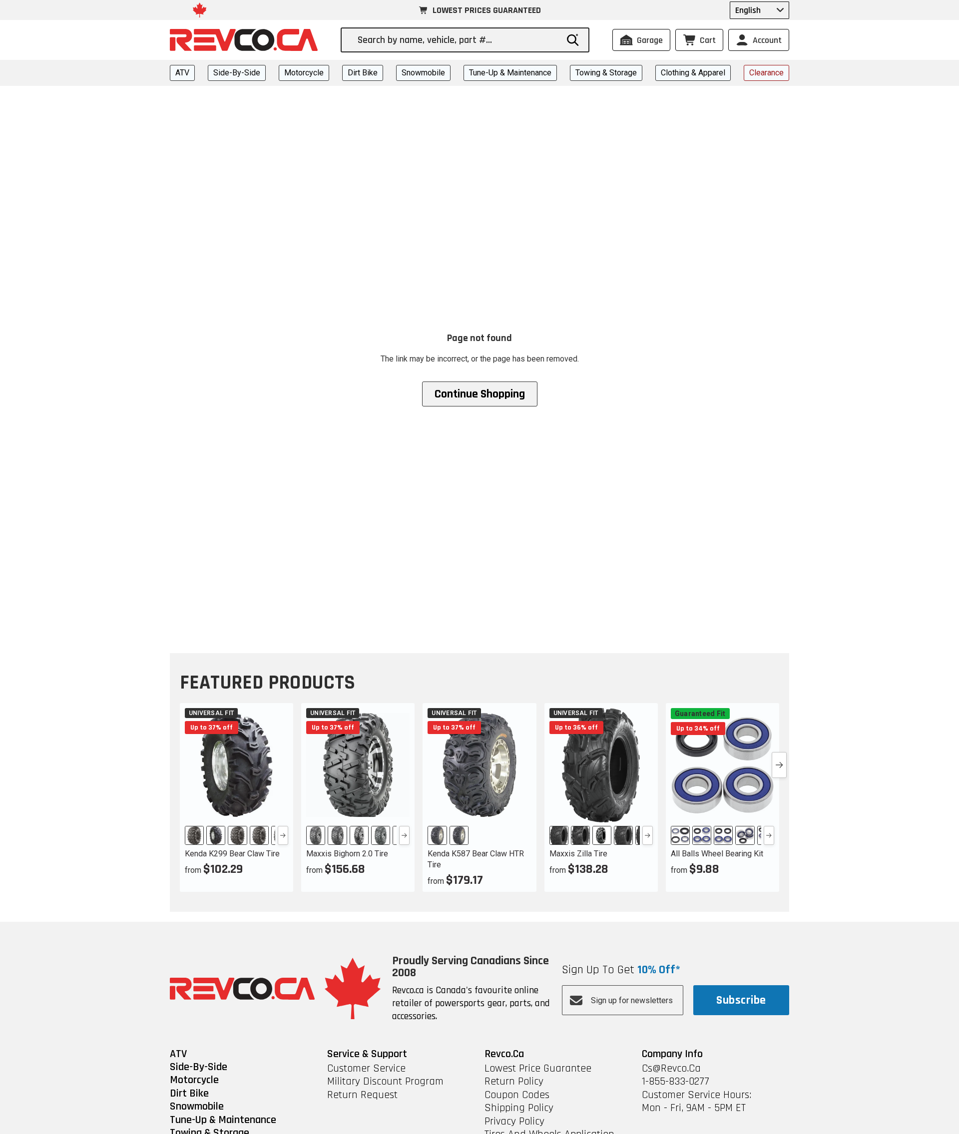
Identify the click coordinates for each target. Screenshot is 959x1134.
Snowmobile (423, 72)
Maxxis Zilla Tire (578, 853)
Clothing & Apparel (693, 72)
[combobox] (457, 39)
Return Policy (513, 1081)
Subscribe (741, 1000)
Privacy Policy (514, 1121)
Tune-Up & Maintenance (510, 72)
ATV (182, 72)
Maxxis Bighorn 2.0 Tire (347, 853)
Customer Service (366, 1068)
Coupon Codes (516, 1095)
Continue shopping (480, 393)
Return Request (362, 1095)
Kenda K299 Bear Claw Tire (232, 853)
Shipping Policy (518, 1108)
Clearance (766, 72)
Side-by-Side (236, 72)
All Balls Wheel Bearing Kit (717, 853)
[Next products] (779, 765)
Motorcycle (304, 72)
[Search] (572, 39)
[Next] (283, 835)
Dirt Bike (363, 72)
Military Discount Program (385, 1081)
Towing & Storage (606, 72)
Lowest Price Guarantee (537, 1068)
